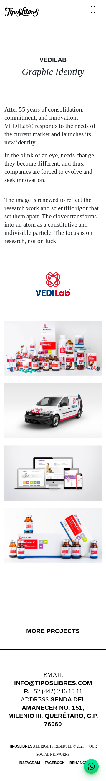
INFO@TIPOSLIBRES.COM (53, 682)
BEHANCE (78, 763)
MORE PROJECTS (53, 631)
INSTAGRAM (29, 763)
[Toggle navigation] (94, 12)
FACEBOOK (55, 763)
